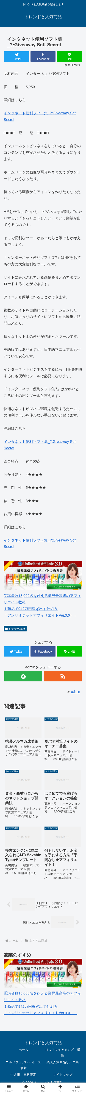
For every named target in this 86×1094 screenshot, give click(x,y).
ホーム (23, 1049)
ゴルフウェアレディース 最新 (24, 1065)
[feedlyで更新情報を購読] (23, 676)
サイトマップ (62, 1074)
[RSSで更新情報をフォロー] (63, 676)
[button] (77, 660)
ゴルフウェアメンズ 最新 (62, 1052)
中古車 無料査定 (23, 1074)
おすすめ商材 (17, 629)
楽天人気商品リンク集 (63, 1062)
